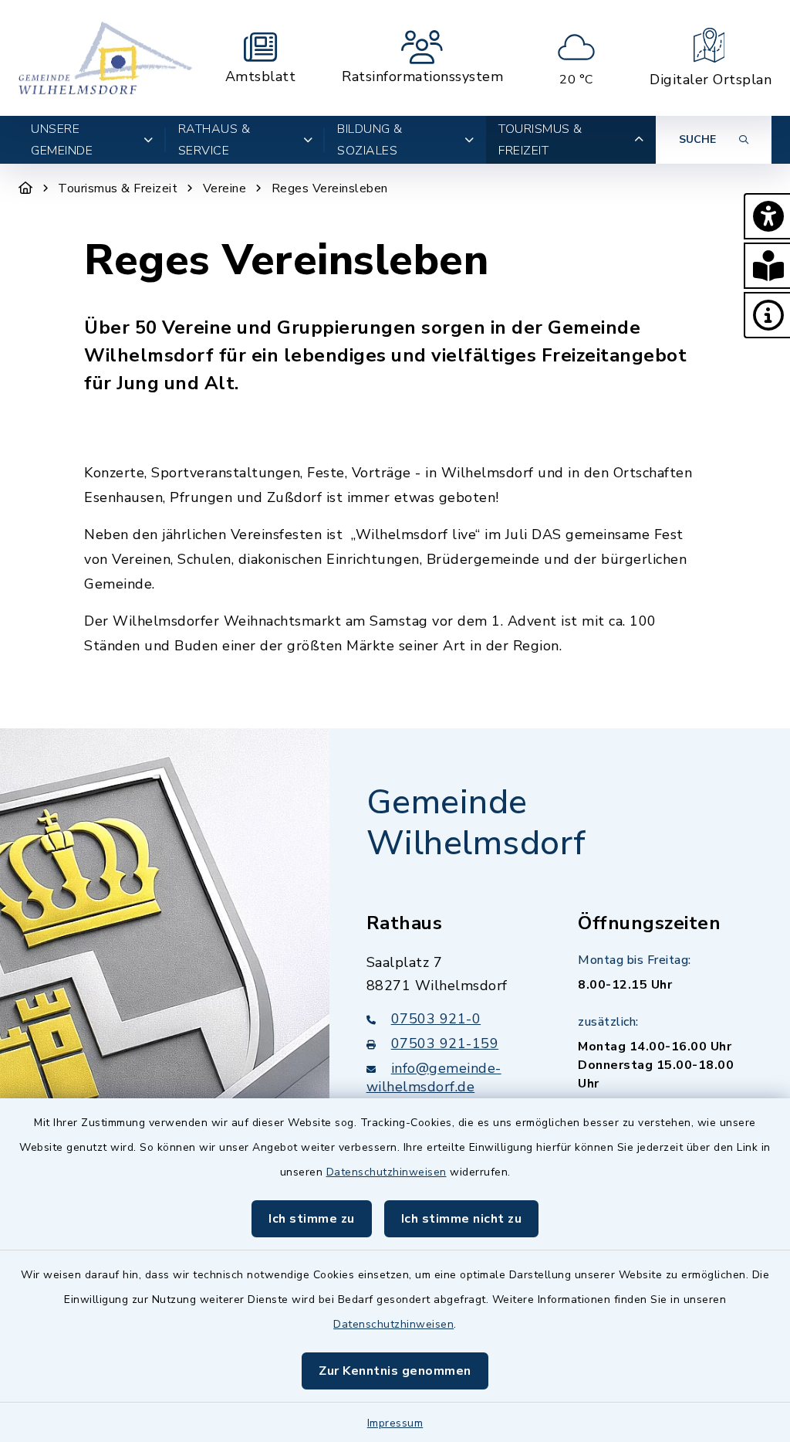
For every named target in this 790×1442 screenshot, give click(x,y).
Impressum (395, 1423)
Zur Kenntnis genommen (395, 1370)
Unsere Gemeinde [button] (62, 139)
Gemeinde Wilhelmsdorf (476, 823)
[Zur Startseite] (26, 188)
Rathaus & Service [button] (214, 139)
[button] (767, 216)
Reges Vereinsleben (330, 188)
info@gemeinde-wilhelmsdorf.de (433, 1077)
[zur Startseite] (105, 58)
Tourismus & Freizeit (117, 188)
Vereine (225, 188)
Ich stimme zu (311, 1218)
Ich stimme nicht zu (461, 1218)
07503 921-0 (436, 1018)
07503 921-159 (445, 1043)
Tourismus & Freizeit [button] (540, 139)
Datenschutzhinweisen (386, 1172)
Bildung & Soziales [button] (370, 139)
